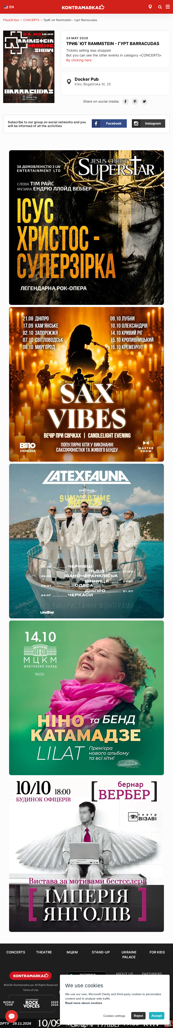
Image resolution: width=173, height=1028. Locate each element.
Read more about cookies (83, 1003)
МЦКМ (72, 952)
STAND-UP (101, 952)
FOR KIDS (157, 952)
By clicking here (79, 60)
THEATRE (44, 952)
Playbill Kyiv (11, 20)
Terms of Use (30, 990)
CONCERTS (31, 20)
